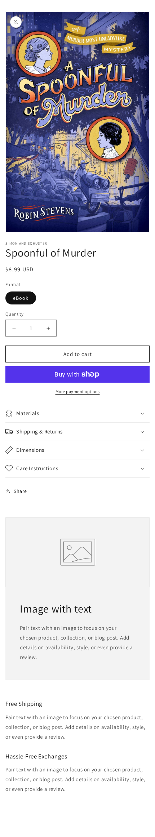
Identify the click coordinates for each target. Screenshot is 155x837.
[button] (77, 413)
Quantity (14, 314)
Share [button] (20, 491)
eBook (20, 298)
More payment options (78, 391)
